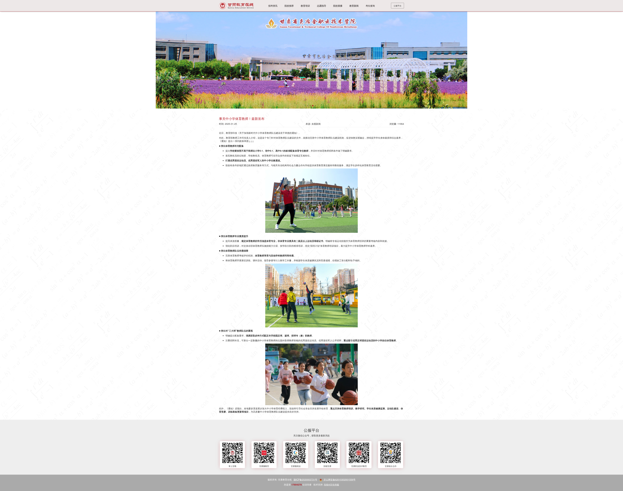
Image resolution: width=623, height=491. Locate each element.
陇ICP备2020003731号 (305, 479)
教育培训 (305, 5)
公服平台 (397, 5)
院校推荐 (289, 5)
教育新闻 (354, 5)
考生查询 (370, 5)
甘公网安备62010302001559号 (339, 479)
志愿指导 (321, 5)
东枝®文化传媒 (331, 484)
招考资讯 (272, 5)
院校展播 (337, 5)
